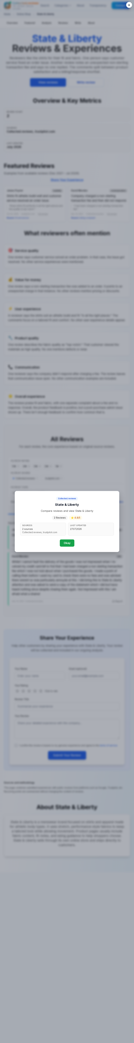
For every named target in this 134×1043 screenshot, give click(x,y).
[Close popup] (129, 5)
